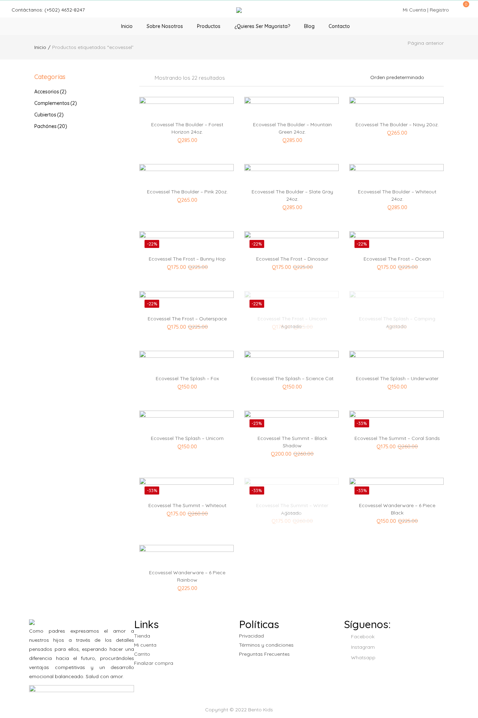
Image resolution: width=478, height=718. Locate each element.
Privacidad (251, 636)
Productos (208, 26)
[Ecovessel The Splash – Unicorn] (186, 445)
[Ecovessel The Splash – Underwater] (396, 386)
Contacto (339, 26)
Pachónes (50, 126)
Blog (309, 26)
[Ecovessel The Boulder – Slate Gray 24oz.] (291, 199)
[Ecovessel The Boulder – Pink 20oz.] (186, 199)
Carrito (142, 654)
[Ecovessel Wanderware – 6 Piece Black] (396, 513)
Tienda (142, 636)
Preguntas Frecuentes (264, 654)
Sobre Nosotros (165, 26)
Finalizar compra (153, 663)
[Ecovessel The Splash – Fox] (186, 386)
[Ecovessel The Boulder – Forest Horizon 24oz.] (186, 132)
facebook (362, 636)
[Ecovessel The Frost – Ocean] (396, 266)
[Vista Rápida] (199, 167)
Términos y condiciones (266, 645)
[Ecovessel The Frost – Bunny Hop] (186, 266)
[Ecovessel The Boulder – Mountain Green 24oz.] (291, 132)
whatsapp (362, 657)
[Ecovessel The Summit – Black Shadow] (291, 445)
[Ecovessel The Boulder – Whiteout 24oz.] (396, 199)
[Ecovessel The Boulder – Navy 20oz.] (396, 132)
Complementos (55, 103)
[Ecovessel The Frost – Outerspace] (186, 326)
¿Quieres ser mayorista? (262, 26)
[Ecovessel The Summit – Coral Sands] (396, 445)
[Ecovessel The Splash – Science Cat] (291, 386)
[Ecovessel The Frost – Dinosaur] (291, 266)
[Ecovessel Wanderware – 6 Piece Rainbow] (186, 580)
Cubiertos (49, 115)
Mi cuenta (145, 645)
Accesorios (50, 91)
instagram (362, 647)
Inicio (127, 26)
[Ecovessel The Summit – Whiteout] (186, 513)
